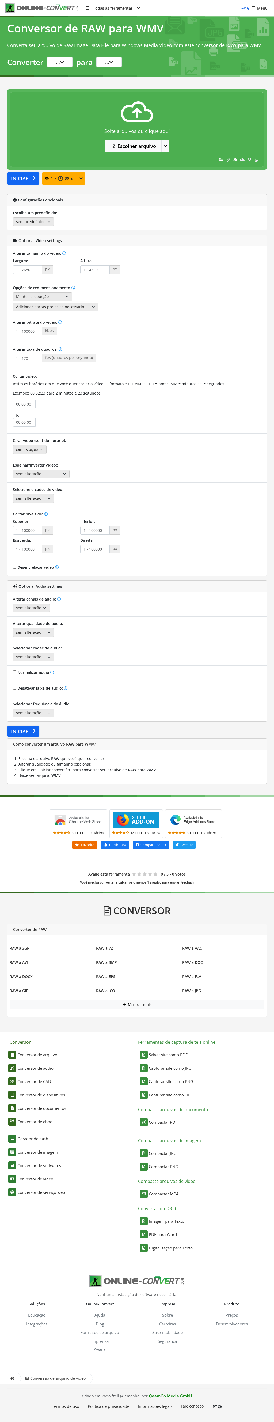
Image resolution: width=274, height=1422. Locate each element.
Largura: (20, 260)
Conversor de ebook (36, 1121)
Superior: (21, 521)
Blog (100, 1324)
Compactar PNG (163, 1166)
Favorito (87, 844)
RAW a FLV (191, 976)
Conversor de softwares (39, 1165)
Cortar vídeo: (25, 376)
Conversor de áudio (35, 1068)
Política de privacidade (108, 1406)
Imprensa (100, 1341)
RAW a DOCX (21, 976)
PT (215, 1406)
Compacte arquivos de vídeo (167, 1181)
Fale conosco (192, 1406)
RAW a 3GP (19, 948)
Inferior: (87, 521)
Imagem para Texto (166, 1221)
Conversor (20, 1042)
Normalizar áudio (33, 672)
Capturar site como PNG (171, 1081)
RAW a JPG (191, 990)
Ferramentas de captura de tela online (176, 1042)
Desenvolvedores (232, 1324)
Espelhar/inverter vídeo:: (35, 465)
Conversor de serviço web (41, 1192)
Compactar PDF (163, 1122)
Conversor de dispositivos (41, 1095)
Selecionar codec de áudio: (37, 648)
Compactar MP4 (163, 1194)
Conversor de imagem (37, 1152)
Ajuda (99, 1315)
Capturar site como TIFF (170, 1095)
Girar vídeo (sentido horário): (39, 440)
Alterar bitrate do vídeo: (35, 322)
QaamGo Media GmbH (170, 1395)
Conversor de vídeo (35, 1179)
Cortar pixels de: (28, 514)
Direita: (87, 540)
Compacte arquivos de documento (173, 1110)
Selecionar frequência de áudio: (42, 703)
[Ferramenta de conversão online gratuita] (45, 8)
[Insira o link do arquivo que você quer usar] (228, 159)
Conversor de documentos (41, 1108)
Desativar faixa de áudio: (40, 688)
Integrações (36, 1324)
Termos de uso (65, 1406)
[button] (113, 8)
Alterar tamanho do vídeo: (37, 253)
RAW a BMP (106, 962)
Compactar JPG (162, 1153)
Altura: (86, 260)
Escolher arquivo (136, 146)
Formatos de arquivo (100, 1332)
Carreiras (167, 1324)
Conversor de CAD (34, 1081)
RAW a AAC (192, 948)
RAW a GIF (19, 990)
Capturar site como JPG (170, 1068)
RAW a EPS (105, 976)
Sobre (167, 1315)
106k (118, 844)
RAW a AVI (19, 962)
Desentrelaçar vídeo (35, 567)
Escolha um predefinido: (35, 212)
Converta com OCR (157, 1208)
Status (99, 1349)
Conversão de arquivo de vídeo (58, 1378)
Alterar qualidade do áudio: (38, 623)
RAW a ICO (105, 990)
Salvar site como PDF (168, 1054)
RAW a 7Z (104, 948)
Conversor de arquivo (37, 1054)
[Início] (12, 1378)
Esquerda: (22, 540)
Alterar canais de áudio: (35, 599)
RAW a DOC (192, 962)
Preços (232, 1315)
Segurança (167, 1341)
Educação (36, 1315)
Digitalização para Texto (171, 1248)
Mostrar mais (139, 1004)
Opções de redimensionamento (42, 287)
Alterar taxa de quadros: (36, 349)
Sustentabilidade (167, 1332)
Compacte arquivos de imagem (169, 1141)
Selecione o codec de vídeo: (38, 489)
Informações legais (155, 1406)
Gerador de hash (32, 1138)
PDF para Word (163, 1234)
